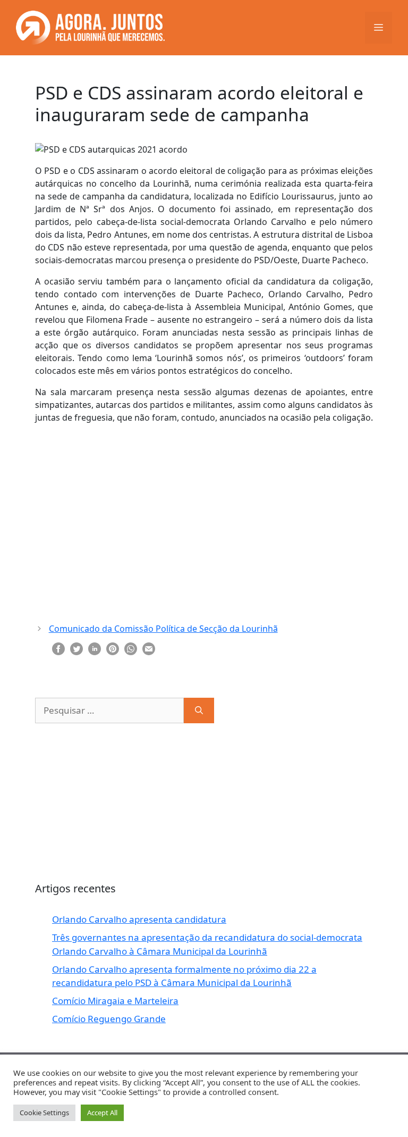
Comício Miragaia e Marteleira (115, 1000)
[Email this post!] (148, 648)
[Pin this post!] (112, 648)
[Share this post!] (58, 648)
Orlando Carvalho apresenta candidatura (139, 919)
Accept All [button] (102, 1112)
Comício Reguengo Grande (109, 1019)
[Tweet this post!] (76, 648)
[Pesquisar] (199, 710)
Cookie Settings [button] (44, 1112)
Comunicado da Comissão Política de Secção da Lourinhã (163, 628)
